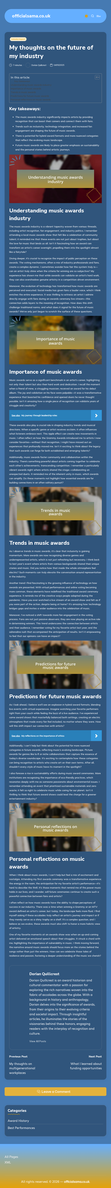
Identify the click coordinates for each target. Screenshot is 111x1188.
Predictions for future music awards (30, 96)
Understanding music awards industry (31, 84)
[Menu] (98, 16)
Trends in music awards (23, 92)
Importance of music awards (26, 88)
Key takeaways (22, 81)
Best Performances (21, 1128)
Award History (18, 1121)
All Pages (11, 1157)
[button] (37, 1041)
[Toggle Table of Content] (96, 77)
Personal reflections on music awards (31, 99)
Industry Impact (18, 39)
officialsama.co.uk (31, 16)
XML (8, 1162)
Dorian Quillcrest (44, 974)
